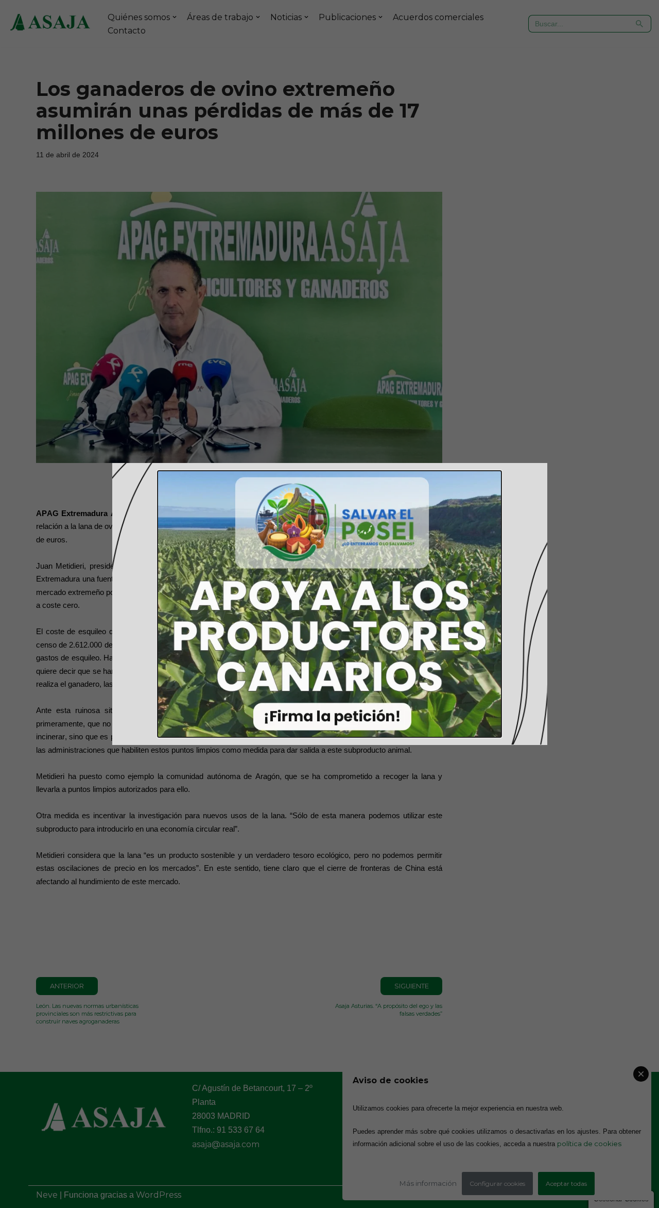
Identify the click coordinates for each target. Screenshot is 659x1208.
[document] (329, 604)
